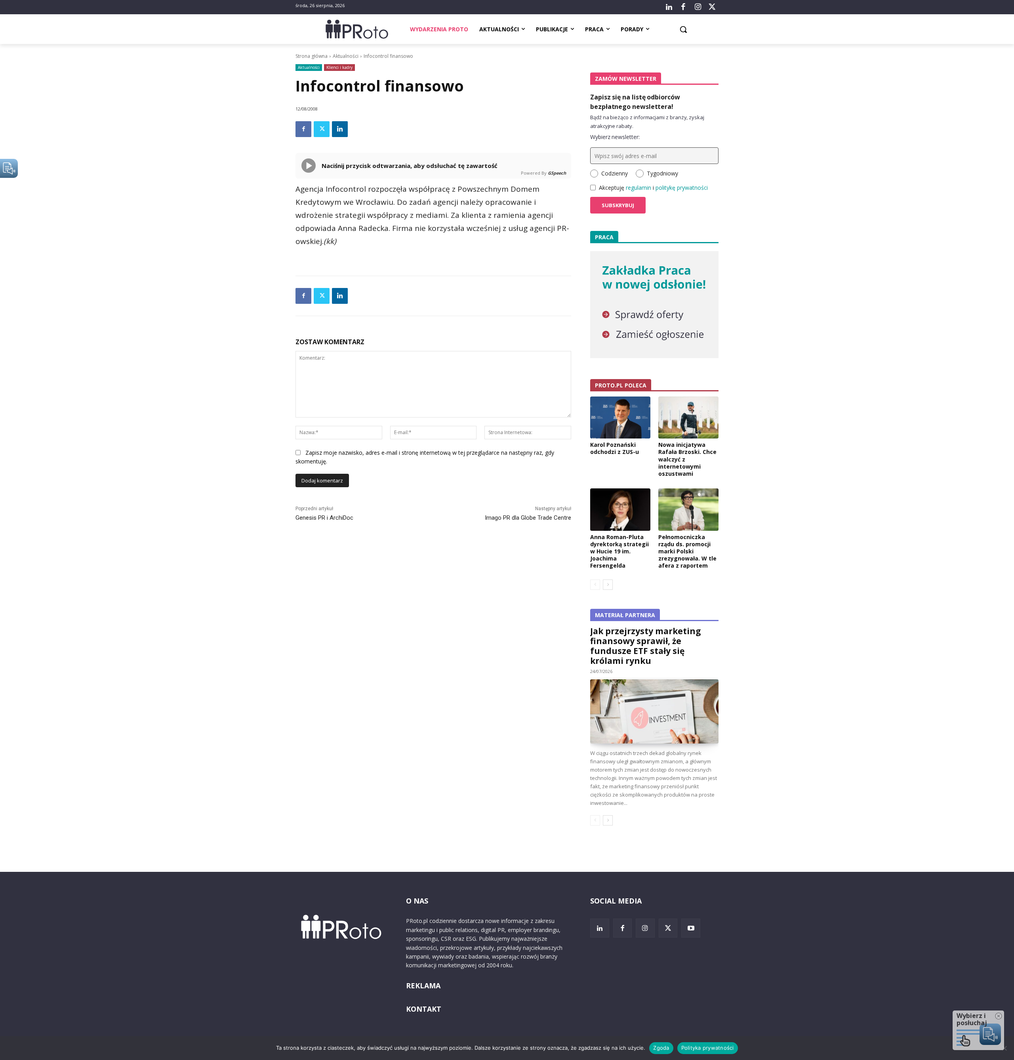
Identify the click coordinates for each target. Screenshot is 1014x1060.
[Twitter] (712, 7)
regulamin (638, 187)
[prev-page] (595, 585)
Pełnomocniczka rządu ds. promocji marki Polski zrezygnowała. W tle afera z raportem (687, 551)
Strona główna (311, 56)
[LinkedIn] (669, 7)
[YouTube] (690, 928)
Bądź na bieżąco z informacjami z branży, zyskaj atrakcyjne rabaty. (647, 122)
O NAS (417, 901)
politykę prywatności (682, 187)
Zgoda (661, 1048)
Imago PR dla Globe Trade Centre (528, 517)
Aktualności (345, 56)
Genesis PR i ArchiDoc (324, 517)
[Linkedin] (340, 129)
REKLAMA (423, 985)
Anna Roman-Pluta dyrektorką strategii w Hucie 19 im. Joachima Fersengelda (619, 551)
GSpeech (557, 173)
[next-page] (608, 585)
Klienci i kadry (339, 67)
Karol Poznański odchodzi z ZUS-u (614, 448)
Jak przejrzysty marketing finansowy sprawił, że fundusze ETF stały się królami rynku (645, 645)
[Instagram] (697, 7)
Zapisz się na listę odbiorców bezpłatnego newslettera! (635, 102)
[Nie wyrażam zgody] (1004, 1048)
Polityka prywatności (707, 1048)
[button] (683, 29)
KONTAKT (423, 1009)
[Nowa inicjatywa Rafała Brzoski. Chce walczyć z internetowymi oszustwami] (688, 417)
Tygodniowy (662, 173)
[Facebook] (683, 7)
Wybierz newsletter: (615, 137)
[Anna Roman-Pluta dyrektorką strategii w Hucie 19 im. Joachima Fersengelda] (620, 509)
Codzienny (614, 173)
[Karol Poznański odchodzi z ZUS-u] (620, 417)
